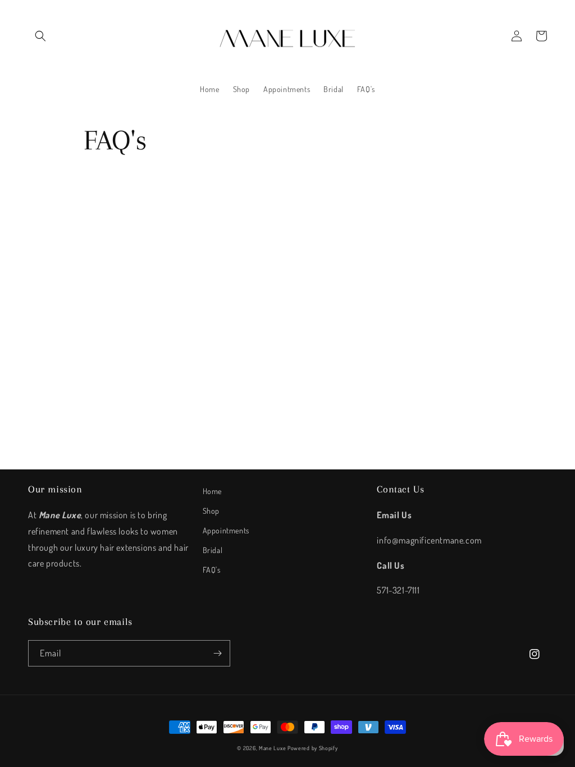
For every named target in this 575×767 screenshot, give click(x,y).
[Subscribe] (217, 653)
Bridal (213, 550)
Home (212, 491)
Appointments (226, 530)
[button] (40, 36)
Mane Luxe (272, 748)
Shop (211, 510)
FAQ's (212, 569)
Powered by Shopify (313, 748)
